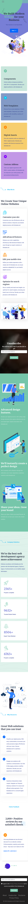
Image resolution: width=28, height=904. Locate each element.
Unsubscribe (12, 895)
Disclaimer (20, 883)
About (5, 895)
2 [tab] (13, 866)
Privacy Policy (13, 883)
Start (13, 30)
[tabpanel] (14, 845)
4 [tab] (16, 866)
